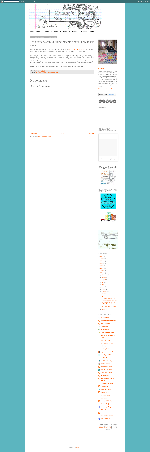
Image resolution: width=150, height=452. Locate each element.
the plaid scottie (105, 395)
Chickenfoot (104, 386)
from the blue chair (106, 369)
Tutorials (92, 31)
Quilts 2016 (39, 31)
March (104, 289)
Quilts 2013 (66, 31)
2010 (101, 270)
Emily (37, 71)
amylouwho (104, 398)
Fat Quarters (38, 72)
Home (32, 31)
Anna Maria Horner (106, 372)
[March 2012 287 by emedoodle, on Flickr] (107, 63)
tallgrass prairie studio (107, 352)
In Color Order (105, 317)
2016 (101, 256)
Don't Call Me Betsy (106, 361)
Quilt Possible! (105, 346)
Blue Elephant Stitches (107, 355)
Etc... (103, 296)
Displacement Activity (107, 383)
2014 (101, 261)
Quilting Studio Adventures (108, 320)
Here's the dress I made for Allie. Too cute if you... (109, 303)
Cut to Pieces (104, 326)
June (103, 284)
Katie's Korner (105, 392)
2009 (101, 273)
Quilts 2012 (75, 31)
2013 (101, 263)
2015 (101, 258)
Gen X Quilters (105, 358)
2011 (101, 268)
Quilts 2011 (84, 31)
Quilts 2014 (57, 31)
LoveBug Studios (106, 349)
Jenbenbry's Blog (106, 407)
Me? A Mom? (104, 410)
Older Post (91, 133)
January (104, 309)
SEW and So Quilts (106, 404)
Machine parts (54, 72)
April (103, 287)
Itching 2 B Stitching (106, 401)
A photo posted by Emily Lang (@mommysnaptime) (116, 159)
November (105, 275)
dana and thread (105, 419)
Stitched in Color (105, 364)
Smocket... (104, 294)
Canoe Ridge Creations (107, 332)
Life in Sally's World (106, 367)
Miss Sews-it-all (105, 323)
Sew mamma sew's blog (76, 49)
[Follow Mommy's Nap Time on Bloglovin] (107, 95)
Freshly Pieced (105, 375)
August (104, 280)
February (104, 292)
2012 (101, 265)
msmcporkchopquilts (107, 416)
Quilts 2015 (48, 31)
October (104, 277)
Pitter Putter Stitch (106, 389)
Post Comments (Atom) (44, 136)
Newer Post (34, 133)
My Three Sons (105, 329)
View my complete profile (105, 89)
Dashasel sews (105, 413)
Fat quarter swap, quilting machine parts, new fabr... (109, 299)
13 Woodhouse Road (107, 343)
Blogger (78, 447)
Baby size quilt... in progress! (109, 306)
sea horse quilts (105, 340)
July (103, 282)
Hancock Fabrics (46, 72)
